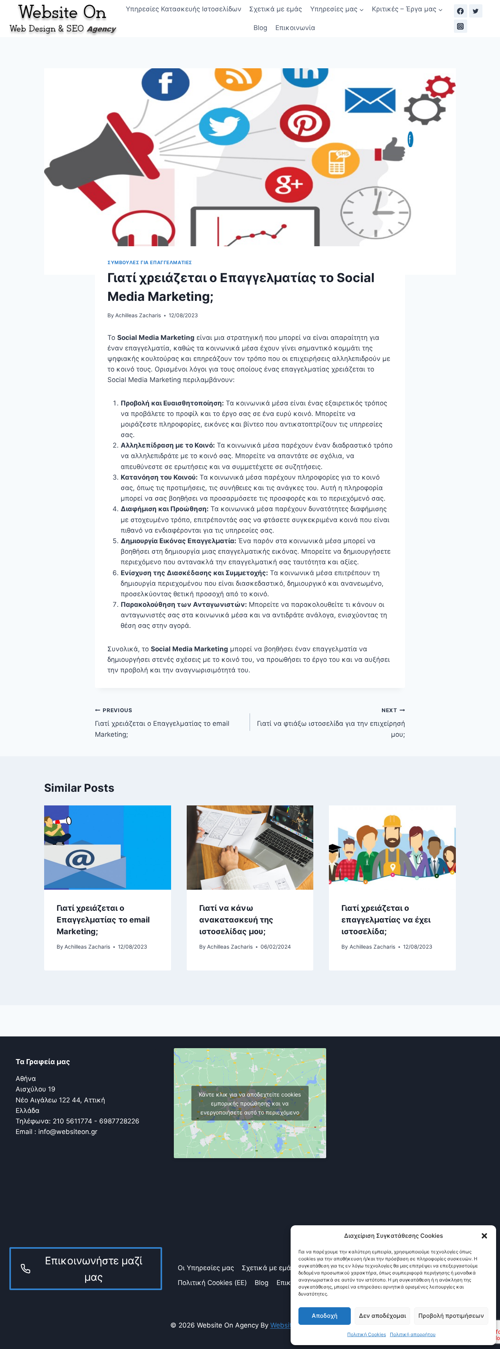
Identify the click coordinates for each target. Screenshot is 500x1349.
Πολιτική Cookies (366, 1334)
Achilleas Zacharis (138, 315)
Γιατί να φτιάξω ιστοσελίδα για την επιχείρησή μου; (331, 722)
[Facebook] (460, 11)
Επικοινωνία (295, 28)
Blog (260, 28)
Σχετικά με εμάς (275, 9)
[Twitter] (475, 11)
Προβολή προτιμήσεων (451, 1315)
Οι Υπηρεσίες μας (206, 1268)
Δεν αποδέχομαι (382, 1315)
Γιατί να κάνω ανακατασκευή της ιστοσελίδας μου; (236, 919)
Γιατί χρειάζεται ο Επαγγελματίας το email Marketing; (162, 722)
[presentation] (107, 847)
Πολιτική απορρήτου (413, 1334)
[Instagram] (460, 26)
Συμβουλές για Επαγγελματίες (149, 262)
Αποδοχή (325, 1315)
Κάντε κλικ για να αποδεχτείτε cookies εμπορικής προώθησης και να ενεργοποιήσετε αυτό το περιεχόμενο (250, 1103)
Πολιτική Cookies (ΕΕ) (212, 1283)
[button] (484, 1236)
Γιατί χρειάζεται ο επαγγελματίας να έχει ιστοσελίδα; (385, 919)
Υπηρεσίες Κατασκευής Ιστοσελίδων (183, 9)
